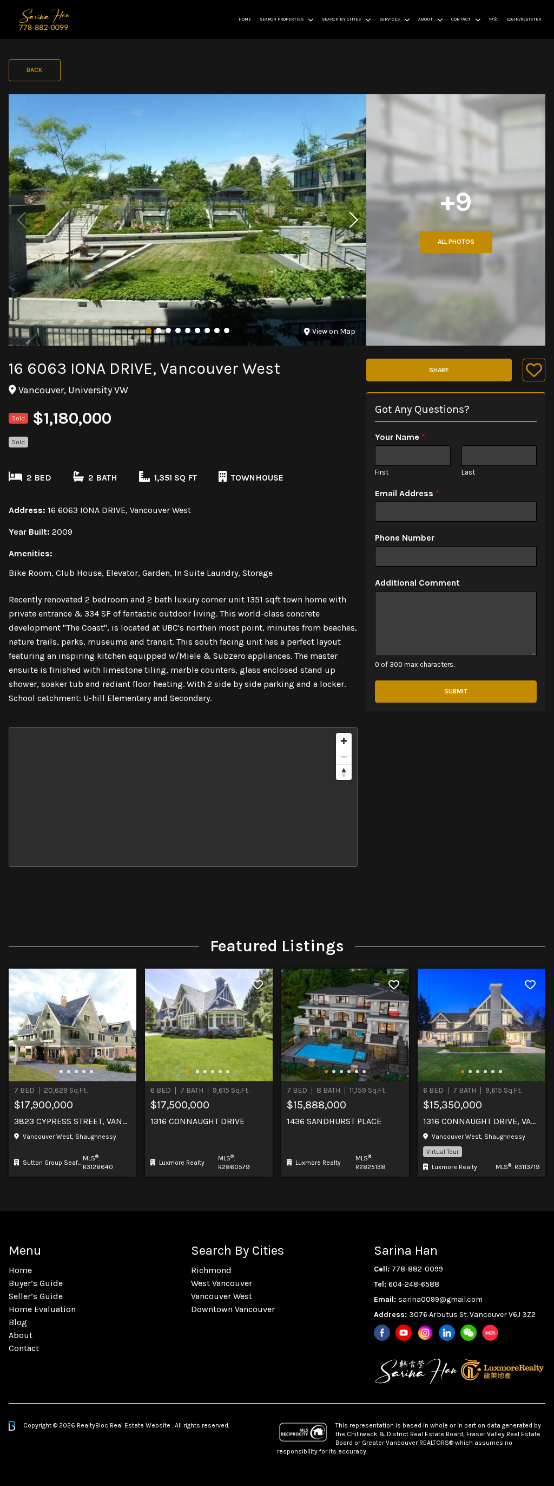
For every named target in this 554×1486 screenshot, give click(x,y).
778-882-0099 (417, 1269)
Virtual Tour (442, 1152)
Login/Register (523, 19)
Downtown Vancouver (233, 1309)
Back (35, 70)
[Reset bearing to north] (344, 772)
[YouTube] (403, 1333)
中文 (493, 19)
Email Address (407, 493)
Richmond (211, 1270)
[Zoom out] (344, 756)
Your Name (400, 437)
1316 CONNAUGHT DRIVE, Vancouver (481, 1121)
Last (468, 472)
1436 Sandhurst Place (334, 1121)
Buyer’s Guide (36, 1283)
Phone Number (404, 538)
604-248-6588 (413, 1284)
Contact (461, 19)
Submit (455, 691)
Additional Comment (417, 582)
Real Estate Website (141, 1425)
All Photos (456, 241)
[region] (183, 797)
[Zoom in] (344, 741)
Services (389, 19)
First (381, 472)
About (425, 19)
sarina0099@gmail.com (440, 1299)
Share (439, 370)
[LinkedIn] (447, 1333)
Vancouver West (221, 1296)
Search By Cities (341, 19)
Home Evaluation (42, 1309)
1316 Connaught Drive (197, 1121)
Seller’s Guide (36, 1296)
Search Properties (282, 19)
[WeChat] (468, 1333)
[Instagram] (425, 1333)
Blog (18, 1322)
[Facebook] (382, 1333)
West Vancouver (221, 1283)
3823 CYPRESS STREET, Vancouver (72, 1121)
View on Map (333, 331)
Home (245, 19)
